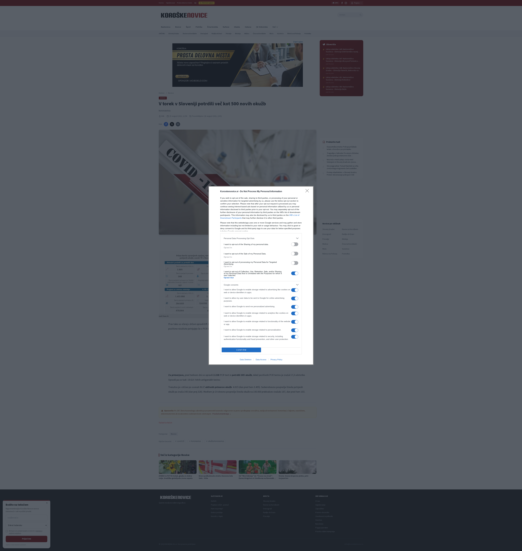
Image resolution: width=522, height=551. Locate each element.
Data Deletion (245, 359)
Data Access (261, 359)
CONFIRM (241, 350)
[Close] (308, 191)
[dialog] (261, 275)
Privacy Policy (276, 359)
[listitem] (261, 238)
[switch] (294, 244)
